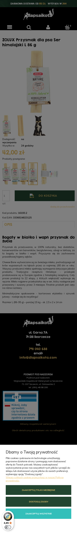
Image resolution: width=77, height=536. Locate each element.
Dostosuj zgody (38, 501)
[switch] (8, 527)
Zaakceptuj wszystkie (38, 513)
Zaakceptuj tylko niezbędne (38, 490)
